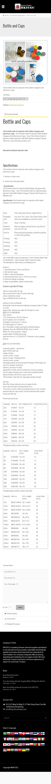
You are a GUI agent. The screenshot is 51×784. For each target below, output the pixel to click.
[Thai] (16, 750)
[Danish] (24, 734)
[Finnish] (43, 734)
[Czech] (20, 734)
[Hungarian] (28, 739)
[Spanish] (9, 750)
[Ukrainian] (24, 750)
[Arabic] (5, 734)
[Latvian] (12, 745)
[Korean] (9, 745)
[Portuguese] (35, 745)
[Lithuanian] (16, 745)
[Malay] (20, 745)
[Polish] (31, 745)
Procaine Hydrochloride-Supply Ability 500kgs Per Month (24, 681)
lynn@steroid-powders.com (16, 709)
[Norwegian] (24, 745)
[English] (31, 734)
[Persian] (28, 745)
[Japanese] (5, 745)
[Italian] (43, 739)
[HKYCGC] (25, 6)
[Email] (4, 98)
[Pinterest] (17, 98)
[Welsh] (28, 750)
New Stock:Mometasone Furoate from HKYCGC (20, 687)
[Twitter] (7, 98)
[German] (16, 739)
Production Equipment (16, 105)
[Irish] (39, 739)
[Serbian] (5, 750)
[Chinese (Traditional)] (12, 734)
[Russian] (43, 745)
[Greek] (20, 739)
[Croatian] (16, 734)
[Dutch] (28, 734)
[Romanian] (39, 745)
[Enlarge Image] (25, 62)
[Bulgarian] (9, 734)
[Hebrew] (24, 739)
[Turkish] (20, 750)
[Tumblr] (20, 98)
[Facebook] (10, 98)
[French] (5, 739)
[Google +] (14, 98)
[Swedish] (12, 750)
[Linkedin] (23, 98)
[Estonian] (35, 734)
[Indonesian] (35, 739)
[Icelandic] (31, 739)
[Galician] (9, 739)
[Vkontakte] (26, 98)
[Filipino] (39, 734)
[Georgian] (12, 739)
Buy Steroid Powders (11, 675)
